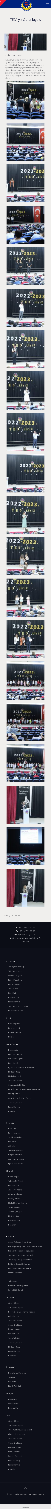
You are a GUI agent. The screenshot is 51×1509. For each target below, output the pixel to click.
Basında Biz (13, 1408)
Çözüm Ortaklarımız (16, 1010)
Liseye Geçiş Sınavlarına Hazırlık (21, 1312)
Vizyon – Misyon (15, 975)
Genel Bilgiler (13, 1176)
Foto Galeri (12, 1399)
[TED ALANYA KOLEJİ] (26, 4)
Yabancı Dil (12, 1281)
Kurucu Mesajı (14, 984)
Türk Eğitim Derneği (16, 966)
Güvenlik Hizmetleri (16, 1159)
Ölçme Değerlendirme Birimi (19, 1242)
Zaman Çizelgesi (15, 1102)
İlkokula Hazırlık (14, 1076)
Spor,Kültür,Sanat (15, 1290)
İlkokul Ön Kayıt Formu (17, 1203)
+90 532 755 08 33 (26, 931)
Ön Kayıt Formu (14, 1447)
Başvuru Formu (14, 1032)
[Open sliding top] (3, 3)
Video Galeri (13, 1403)
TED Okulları (13, 988)
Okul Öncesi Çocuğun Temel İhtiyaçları (24, 1089)
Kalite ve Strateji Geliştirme (19, 1264)
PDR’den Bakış (14, 1072)
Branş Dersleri (14, 1063)
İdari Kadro (13, 993)
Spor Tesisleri (14, 1133)
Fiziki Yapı (12, 1128)
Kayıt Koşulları (14, 1023)
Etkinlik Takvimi (14, 1386)
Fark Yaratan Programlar (18, 1285)
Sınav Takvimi (14, 1207)
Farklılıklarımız (14, 1002)
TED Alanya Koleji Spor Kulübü (20, 1259)
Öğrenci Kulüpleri (15, 1194)
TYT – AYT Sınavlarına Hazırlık (20, 1430)
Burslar (11, 1037)
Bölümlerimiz (13, 1185)
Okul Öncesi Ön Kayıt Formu (19, 1098)
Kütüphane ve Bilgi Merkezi (19, 1268)
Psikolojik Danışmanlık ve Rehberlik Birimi (25, 1246)
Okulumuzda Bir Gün (16, 1085)
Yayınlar (11, 1377)
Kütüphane (13, 1141)
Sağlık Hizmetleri (15, 1137)
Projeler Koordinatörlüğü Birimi (21, 1251)
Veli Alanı (12, 1381)
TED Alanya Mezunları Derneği (20, 1255)
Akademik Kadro (15, 1080)
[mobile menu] (47, 4)
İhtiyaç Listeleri (14, 1093)
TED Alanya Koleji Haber (18, 1006)
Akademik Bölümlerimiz (17, 1434)
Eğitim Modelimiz (15, 980)
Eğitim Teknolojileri (16, 1163)
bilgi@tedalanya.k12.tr (26, 934)
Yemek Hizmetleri (15, 1150)
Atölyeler (12, 1146)
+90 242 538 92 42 (26, 927)
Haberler (12, 1111)
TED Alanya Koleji (15, 971)
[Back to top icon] (25, 1488)
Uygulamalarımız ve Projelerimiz (21, 1067)
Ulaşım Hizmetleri (15, 1155)
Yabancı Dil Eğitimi (15, 1058)
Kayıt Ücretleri (14, 1028)
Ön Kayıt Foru (13, 1333)
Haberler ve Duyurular (17, 1373)
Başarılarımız (13, 997)
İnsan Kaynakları (15, 1272)
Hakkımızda (13, 1050)
